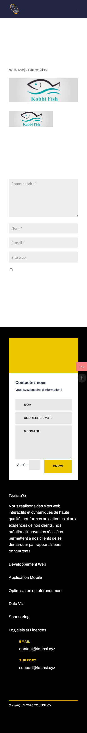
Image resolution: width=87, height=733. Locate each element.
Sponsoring (19, 617)
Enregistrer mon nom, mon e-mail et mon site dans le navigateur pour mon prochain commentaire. (42, 276)
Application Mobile (25, 577)
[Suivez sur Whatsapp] (30, 681)
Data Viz (16, 603)
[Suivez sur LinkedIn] (21, 681)
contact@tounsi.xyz (37, 649)
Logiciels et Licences (27, 630)
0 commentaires (36, 70)
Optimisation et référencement (35, 590)
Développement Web (27, 564)
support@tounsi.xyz (37, 667)
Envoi (58, 466)
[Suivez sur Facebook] (12, 681)
